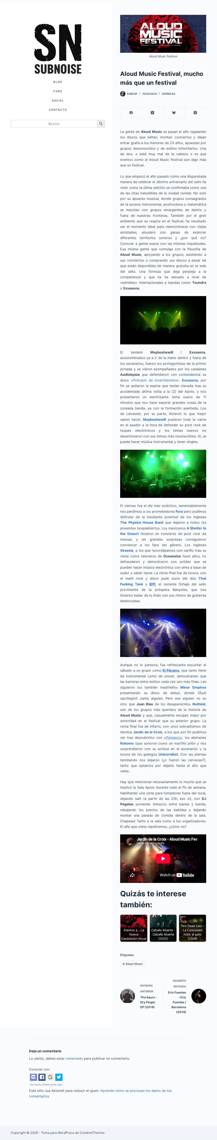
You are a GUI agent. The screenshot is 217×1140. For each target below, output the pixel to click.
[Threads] (195, 112)
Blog (57, 82)
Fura (179, 511)
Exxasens (190, 380)
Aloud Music (133, 964)
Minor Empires (193, 687)
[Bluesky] (174, 112)
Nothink (198, 704)
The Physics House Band (141, 522)
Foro (57, 91)
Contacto (58, 109)
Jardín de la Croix (147, 732)
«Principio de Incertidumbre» (155, 380)
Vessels (126, 550)
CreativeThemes (92, 1133)
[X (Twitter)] (152, 112)
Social (58, 100)
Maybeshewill (154, 419)
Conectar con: (39, 1069)
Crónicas (168, 93)
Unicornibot (168, 754)
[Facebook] (131, 112)
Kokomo (127, 743)
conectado (74, 1058)
